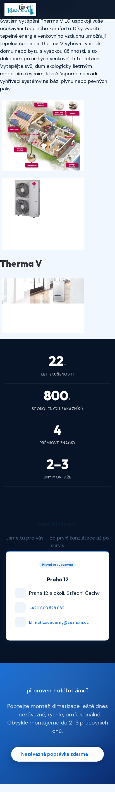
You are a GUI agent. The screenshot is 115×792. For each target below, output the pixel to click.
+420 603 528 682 (46, 607)
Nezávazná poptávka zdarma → (57, 754)
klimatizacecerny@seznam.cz (59, 622)
